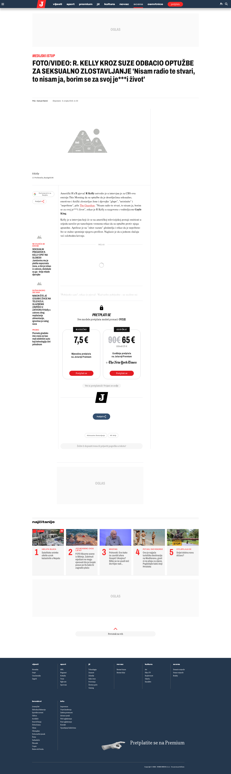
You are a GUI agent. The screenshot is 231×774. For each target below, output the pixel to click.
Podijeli (38, 201)
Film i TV (148, 673)
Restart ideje (121, 673)
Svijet (34, 673)
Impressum (64, 706)
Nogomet (63, 673)
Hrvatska (35, 669)
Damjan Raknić (42, 101)
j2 (89, 664)
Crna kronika (36, 676)
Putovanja (91, 682)
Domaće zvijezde (179, 669)
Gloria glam (36, 731)
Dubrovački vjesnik (38, 734)
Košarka (63, 676)
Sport (71, 4)
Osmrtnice (155, 4)
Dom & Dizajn (36, 722)
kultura (149, 664)
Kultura (109, 4)
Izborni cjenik (65, 716)
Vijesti (57, 4)
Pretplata (175, 4)
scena (176, 664)
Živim (34, 737)
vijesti (35, 664)
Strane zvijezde (178, 673)
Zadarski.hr (36, 740)
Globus (34, 716)
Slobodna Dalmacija (39, 710)
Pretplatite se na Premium (157, 742)
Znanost (91, 673)
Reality (175, 676)
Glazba (147, 679)
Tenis (62, 679)
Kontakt (63, 725)
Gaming (91, 688)
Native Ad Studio (38, 749)
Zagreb (34, 679)
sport (63, 664)
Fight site (63, 682)
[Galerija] (87, 140)
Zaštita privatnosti (66, 713)
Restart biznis (121, 669)
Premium (85, 4)
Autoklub (35, 719)
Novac (124, 4)
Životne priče (92, 685)
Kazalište (148, 682)
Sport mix (63, 685)
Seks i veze (92, 679)
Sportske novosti (37, 713)
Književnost (149, 676)
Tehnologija (92, 669)
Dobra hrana (36, 725)
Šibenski (35, 743)
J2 (98, 4)
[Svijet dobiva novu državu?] (183, 538)
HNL (61, 669)
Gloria (34, 728)
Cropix (34, 746)
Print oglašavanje (66, 722)
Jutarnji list (35, 706)
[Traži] (226, 4)
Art (146, 669)
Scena (138, 4)
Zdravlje (91, 676)
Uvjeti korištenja (65, 710)
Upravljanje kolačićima (68, 728)
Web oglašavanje (66, 719)
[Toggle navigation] (2, 3)
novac (120, 664)
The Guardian (87, 205)
